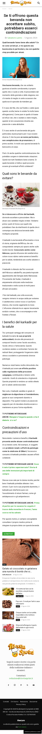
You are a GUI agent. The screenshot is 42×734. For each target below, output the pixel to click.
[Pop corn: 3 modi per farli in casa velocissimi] (8, 604)
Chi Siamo (14, 702)
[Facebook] (8, 685)
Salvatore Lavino (14, 38)
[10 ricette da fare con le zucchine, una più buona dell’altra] (8, 592)
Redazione (24, 702)
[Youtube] (33, 685)
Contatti (6, 702)
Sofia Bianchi (6, 574)
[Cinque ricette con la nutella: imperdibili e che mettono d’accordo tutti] (8, 615)
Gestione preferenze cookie (32, 731)
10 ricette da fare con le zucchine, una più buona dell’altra (25, 591)
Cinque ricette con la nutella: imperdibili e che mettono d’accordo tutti (26, 615)
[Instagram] (14, 685)
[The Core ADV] (21, 721)
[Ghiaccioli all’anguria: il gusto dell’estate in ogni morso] (8, 628)
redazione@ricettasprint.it (21, 678)
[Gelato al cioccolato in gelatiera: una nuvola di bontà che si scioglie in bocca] (21, 552)
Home (4, 9)
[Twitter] (27, 685)
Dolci (4, 564)
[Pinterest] (21, 685)
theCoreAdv (22, 727)
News (10, 9)
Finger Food (20, 596)
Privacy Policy (21, 704)
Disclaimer (33, 702)
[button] (4, 3)
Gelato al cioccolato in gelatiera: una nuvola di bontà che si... (19, 570)
